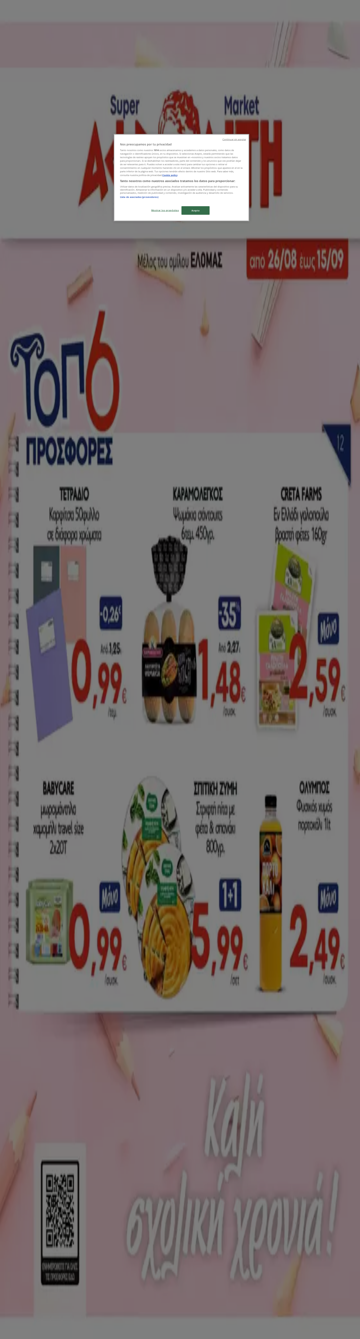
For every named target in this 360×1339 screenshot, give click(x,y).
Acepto (195, 210)
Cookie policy (170, 175)
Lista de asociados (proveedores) (139, 197)
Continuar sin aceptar (234, 139)
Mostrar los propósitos (165, 210)
